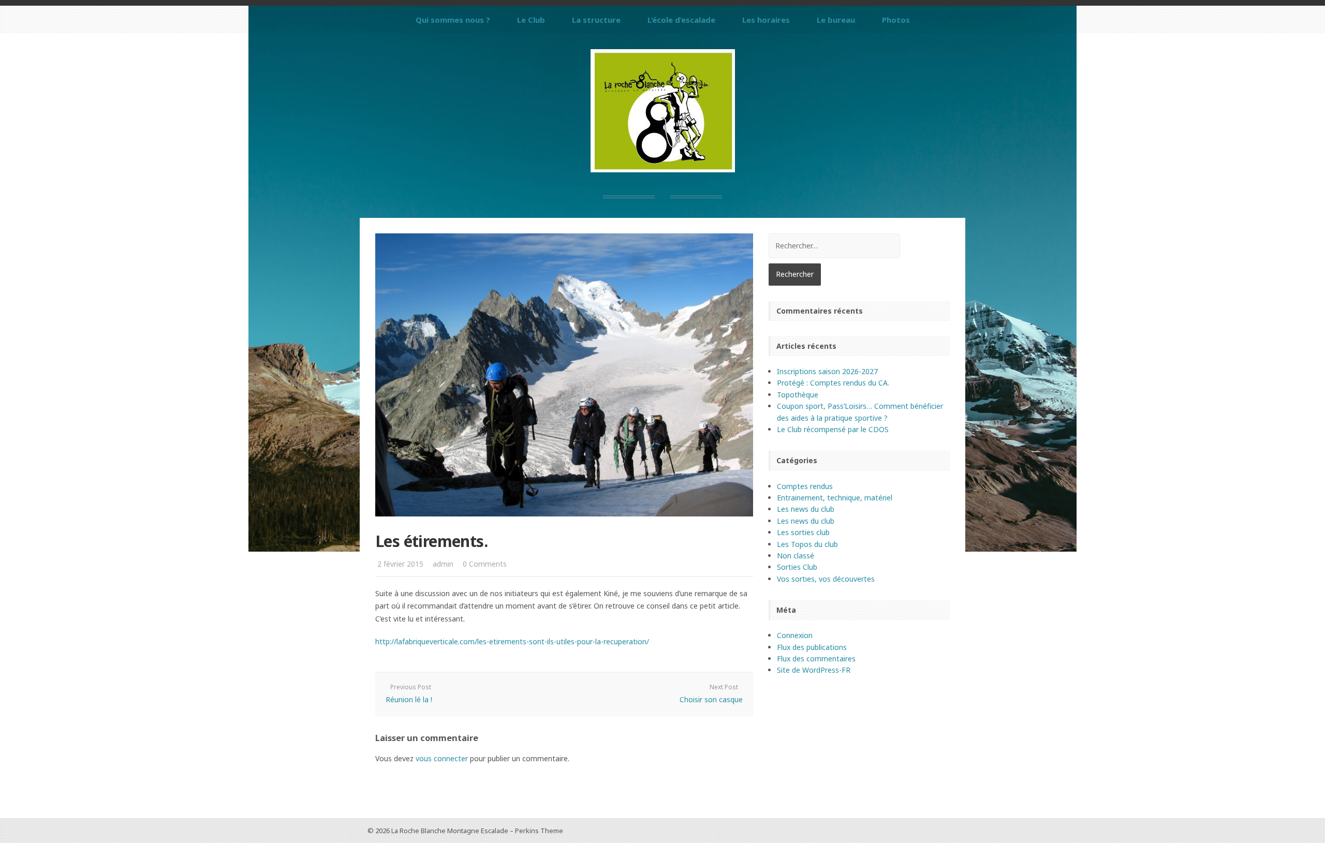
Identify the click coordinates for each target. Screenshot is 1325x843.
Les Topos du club (807, 544)
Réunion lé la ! (409, 699)
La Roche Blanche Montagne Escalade (449, 830)
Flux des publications (812, 647)
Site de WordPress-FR (813, 670)
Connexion (795, 635)
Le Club (531, 19)
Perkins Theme (539, 830)
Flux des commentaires (816, 658)
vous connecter (442, 758)
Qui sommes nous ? (453, 19)
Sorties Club (797, 567)
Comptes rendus (805, 486)
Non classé (795, 555)
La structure (596, 19)
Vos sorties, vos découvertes (826, 579)
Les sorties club (803, 532)
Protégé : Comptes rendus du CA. (833, 383)
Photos (896, 19)
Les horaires (766, 19)
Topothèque (797, 395)
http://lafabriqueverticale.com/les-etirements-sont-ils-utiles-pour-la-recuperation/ (512, 641)
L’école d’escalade (681, 19)
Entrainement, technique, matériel (834, 497)
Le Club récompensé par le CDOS (833, 429)
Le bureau (836, 19)
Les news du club (805, 509)
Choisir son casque (711, 699)
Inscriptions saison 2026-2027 (827, 371)
